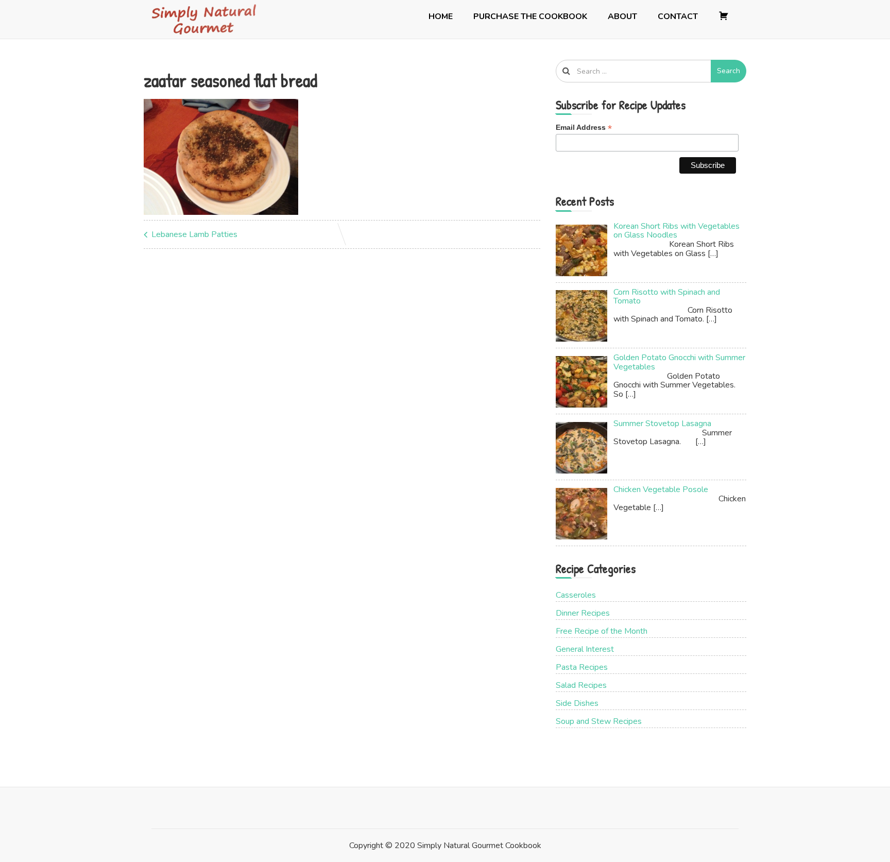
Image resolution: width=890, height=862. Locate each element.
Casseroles (576, 595)
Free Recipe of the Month (601, 631)
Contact (678, 16)
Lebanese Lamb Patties (194, 234)
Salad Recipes (581, 685)
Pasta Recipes (582, 667)
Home (441, 16)
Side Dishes (577, 703)
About (622, 16)
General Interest (585, 649)
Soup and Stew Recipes (599, 721)
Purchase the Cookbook (530, 16)
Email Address (584, 127)
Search (728, 71)
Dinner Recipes (583, 613)
